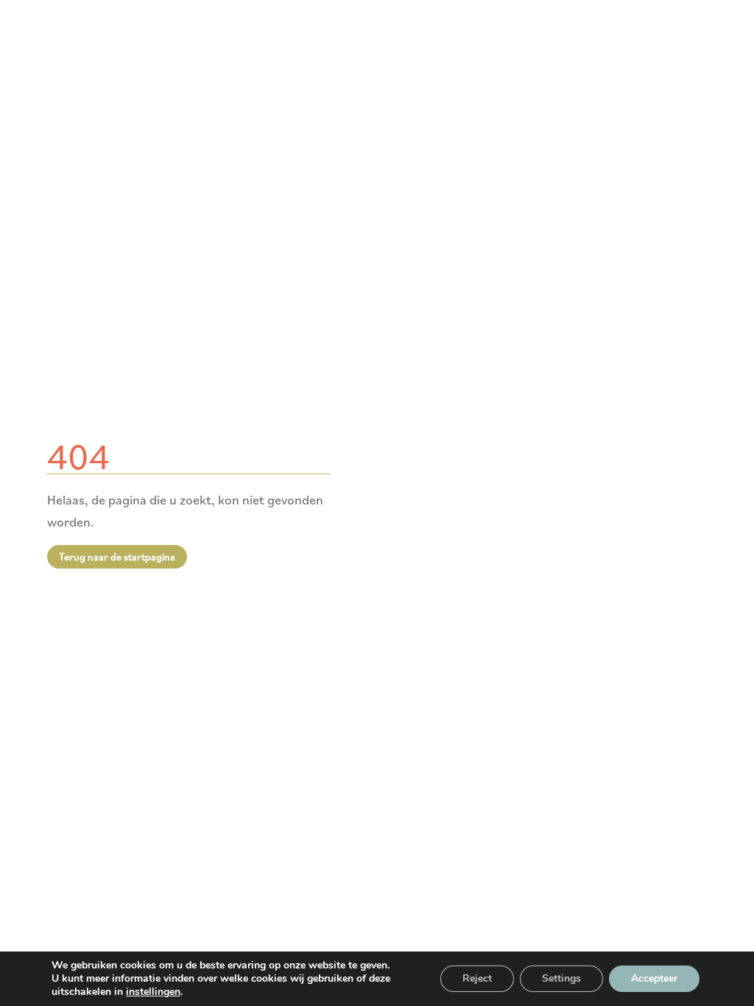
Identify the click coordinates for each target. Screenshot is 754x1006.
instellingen (153, 992)
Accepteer (654, 978)
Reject (477, 978)
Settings (561, 978)
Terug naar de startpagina (117, 556)
